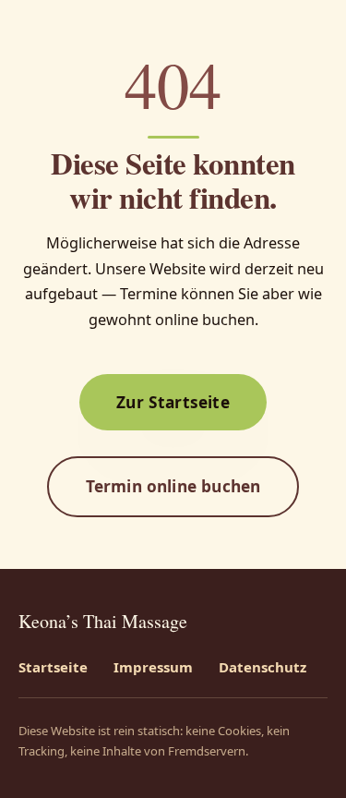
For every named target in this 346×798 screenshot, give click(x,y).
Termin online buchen (173, 486)
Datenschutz (262, 667)
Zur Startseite (172, 402)
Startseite (53, 667)
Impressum (153, 667)
